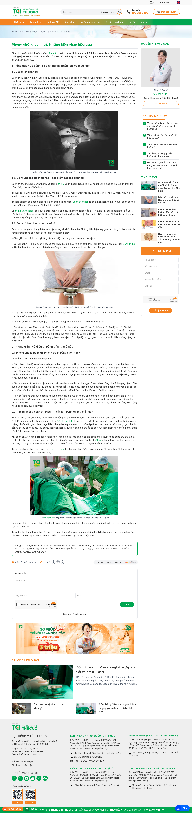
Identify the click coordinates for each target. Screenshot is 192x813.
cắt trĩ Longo (58, 449)
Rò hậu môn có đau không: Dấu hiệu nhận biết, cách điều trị (169, 212)
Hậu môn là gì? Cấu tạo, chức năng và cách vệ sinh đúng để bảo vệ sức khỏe (162, 165)
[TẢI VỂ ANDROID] (30, 794)
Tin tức (131, 22)
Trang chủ (17, 31)
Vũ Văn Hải (160, 94)
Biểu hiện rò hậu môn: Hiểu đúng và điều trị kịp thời (168, 200)
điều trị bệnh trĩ (65, 421)
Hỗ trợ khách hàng (114, 22)
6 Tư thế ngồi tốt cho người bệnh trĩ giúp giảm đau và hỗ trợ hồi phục (117, 708)
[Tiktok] (38, 778)
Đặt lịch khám (160, 104)
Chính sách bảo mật (22, 765)
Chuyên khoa (35, 22)
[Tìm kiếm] (119, 12)
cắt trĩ (98, 440)
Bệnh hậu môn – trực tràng (55, 31)
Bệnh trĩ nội (129, 243)
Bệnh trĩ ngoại (80, 201)
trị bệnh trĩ (49, 517)
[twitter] (58, 562)
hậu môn (52, 53)
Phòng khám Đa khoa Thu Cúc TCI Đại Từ (91, 768)
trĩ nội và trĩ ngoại (24, 210)
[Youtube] (32, 778)
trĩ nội (61, 183)
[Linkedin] (26, 778)
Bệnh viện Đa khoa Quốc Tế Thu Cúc (92, 736)
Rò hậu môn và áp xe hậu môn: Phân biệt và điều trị (169, 224)
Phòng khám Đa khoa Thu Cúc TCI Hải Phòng (152, 768)
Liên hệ (143, 22)
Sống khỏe (69, 22)
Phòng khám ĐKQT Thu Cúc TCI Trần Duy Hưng (153, 735)
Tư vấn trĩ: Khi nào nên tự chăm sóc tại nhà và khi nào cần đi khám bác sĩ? (162, 126)
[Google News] (45, 778)
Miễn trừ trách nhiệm (22, 761)
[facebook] (53, 562)
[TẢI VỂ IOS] (17, 794)
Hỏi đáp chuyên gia (90, 22)
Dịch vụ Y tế (53, 22)
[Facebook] (14, 778)
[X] (20, 778)
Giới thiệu (19, 22)
